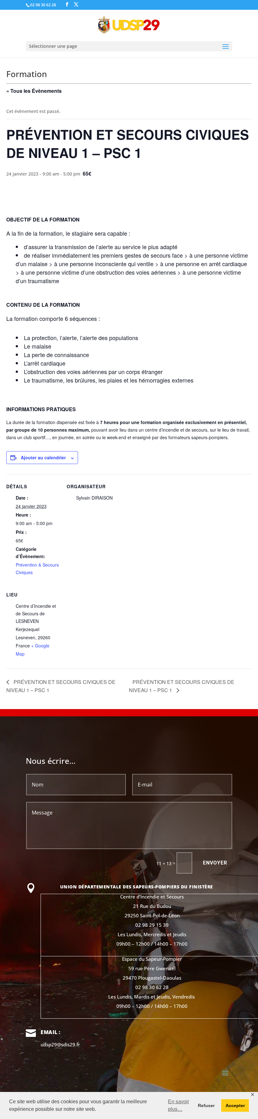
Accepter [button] (235, 1105)
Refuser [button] (206, 1105)
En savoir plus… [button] (178, 1105)
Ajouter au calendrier (43, 457)
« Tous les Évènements (34, 90)
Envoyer (215, 863)
